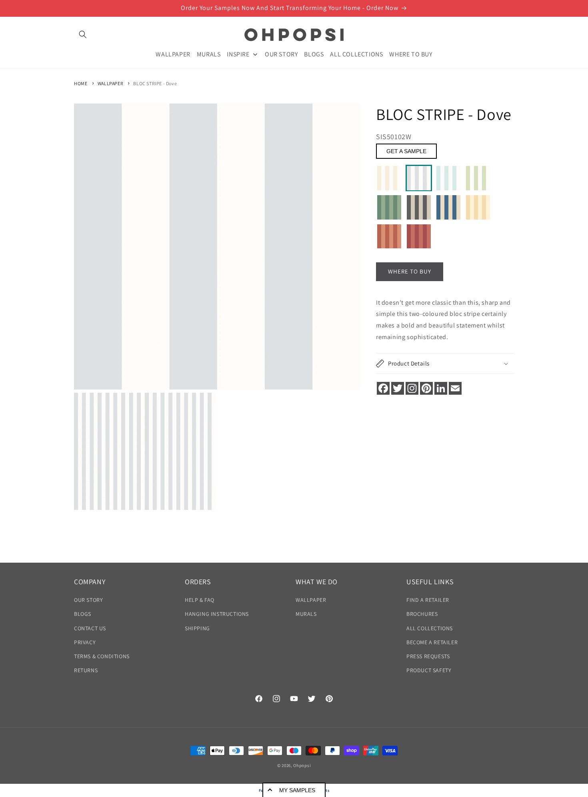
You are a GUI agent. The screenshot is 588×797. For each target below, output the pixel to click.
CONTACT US (90, 628)
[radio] (389, 178)
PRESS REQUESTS (428, 656)
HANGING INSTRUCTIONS (217, 614)
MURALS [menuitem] (209, 54)
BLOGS (82, 614)
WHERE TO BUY (409, 272)
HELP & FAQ (199, 599)
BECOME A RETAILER (432, 642)
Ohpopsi (302, 765)
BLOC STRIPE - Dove (155, 83)
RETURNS (86, 670)
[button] (83, 34)
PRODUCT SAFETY (428, 670)
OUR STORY (88, 599)
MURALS (306, 614)
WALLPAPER (110, 83)
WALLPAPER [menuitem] (173, 54)
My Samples (297, 790)
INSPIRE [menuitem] (238, 54)
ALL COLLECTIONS (429, 628)
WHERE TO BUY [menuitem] (410, 54)
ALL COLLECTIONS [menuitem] (356, 54)
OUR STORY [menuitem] (281, 54)
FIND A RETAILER (427, 599)
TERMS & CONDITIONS (102, 656)
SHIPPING (197, 628)
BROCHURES (422, 614)
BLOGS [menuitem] (314, 54)
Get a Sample (406, 151)
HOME (80, 83)
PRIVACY (85, 642)
